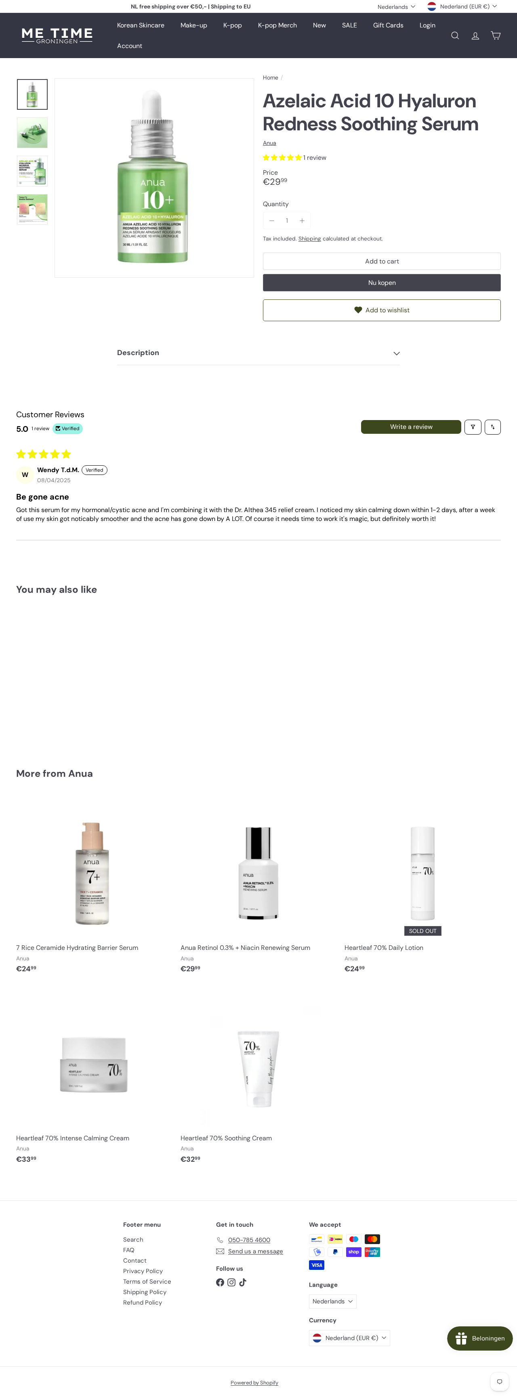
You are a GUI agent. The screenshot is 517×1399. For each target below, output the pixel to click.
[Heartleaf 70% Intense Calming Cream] (94, 1079)
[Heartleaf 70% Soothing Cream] (259, 1079)
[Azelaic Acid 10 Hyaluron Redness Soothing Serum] (53, 676)
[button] (283, 157)
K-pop (232, 25)
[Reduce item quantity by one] (271, 220)
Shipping (309, 238)
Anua (80, 773)
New (319, 25)
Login (427, 25)
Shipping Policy (144, 1292)
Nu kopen (382, 282)
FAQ (129, 1250)
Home (270, 77)
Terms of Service (147, 1282)
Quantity (276, 204)
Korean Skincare (140, 25)
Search (133, 1240)
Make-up (194, 25)
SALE (349, 25)
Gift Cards (388, 25)
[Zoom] (154, 178)
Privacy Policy (143, 1271)
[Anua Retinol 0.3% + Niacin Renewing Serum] (259, 888)
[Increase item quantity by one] (302, 220)
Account (129, 46)
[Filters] (472, 427)
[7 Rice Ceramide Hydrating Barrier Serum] (94, 888)
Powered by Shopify (254, 1382)
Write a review (411, 426)
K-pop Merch (277, 25)
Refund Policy (142, 1303)
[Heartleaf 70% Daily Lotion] (423, 888)
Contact (135, 1261)
